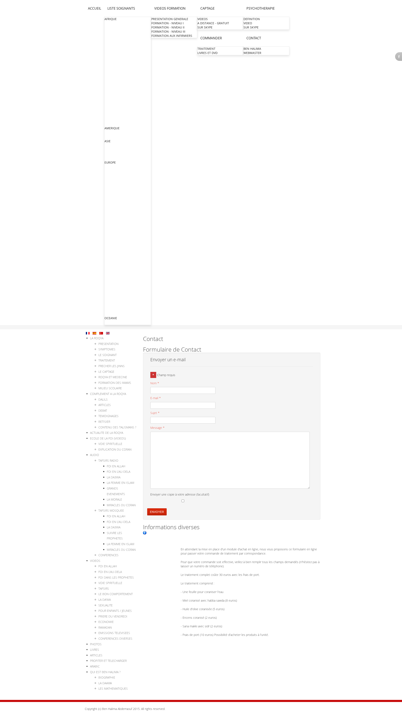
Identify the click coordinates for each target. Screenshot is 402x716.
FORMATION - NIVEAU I (167, 23)
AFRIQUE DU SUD (117, 23)
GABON (110, 61)
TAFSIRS (103, 588)
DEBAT (102, 410)
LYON (109, 213)
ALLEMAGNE (113, 167)
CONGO (110, 48)
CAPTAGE (207, 8)
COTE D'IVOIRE (115, 53)
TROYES (110, 272)
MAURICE (111, 90)
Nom (154, 383)
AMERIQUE (112, 128)
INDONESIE (112, 150)
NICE (108, 234)
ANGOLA (111, 32)
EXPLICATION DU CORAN (114, 449)
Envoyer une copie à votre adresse (173, 494)
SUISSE (109, 301)
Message (157, 428)
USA (107, 137)
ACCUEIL (94, 8)
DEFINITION (252, 19)
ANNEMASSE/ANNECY (120, 242)
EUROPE (110, 162)
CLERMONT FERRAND (120, 251)
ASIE (107, 141)
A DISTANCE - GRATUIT (213, 23)
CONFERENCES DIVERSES (115, 638)
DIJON (109, 267)
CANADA (111, 132)
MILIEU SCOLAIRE (110, 388)
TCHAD (109, 115)
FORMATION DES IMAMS (114, 383)
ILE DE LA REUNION (118, 259)
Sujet (155, 413)
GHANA (110, 69)
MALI (108, 82)
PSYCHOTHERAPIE (260, 8)
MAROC (110, 86)
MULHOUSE (113, 209)
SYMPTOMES (106, 349)
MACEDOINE (113, 297)
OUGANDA (112, 107)
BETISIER (104, 422)
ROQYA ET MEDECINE (112, 377)
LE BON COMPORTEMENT (115, 594)
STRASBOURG (114, 205)
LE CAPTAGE (106, 372)
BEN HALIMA (252, 49)
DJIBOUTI (111, 57)
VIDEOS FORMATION (170, 8)
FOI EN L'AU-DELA (118, 472)
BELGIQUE (112, 175)
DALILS (103, 399)
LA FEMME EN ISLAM (120, 483)
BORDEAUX (112, 255)
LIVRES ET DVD (207, 53)
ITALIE (109, 289)
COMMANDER (211, 38)
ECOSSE (110, 179)
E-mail (155, 398)
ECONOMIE (106, 622)
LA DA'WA (104, 600)
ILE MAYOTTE (114, 263)
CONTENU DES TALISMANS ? (117, 427)
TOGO (109, 120)
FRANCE (110, 184)
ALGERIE (110, 27)
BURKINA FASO (115, 40)
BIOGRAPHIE (106, 677)
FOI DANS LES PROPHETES (116, 577)
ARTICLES (104, 405)
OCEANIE (110, 318)
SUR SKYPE (205, 27)
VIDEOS (202, 19)
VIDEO (248, 23)
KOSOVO (111, 293)
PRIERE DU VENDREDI (112, 616)
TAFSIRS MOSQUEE (111, 510)
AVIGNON (111, 284)
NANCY (110, 230)
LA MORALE (114, 499)
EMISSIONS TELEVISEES (114, 633)
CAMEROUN (113, 44)
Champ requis (163, 375)
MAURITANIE (113, 94)
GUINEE (110, 74)
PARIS (109, 188)
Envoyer (157, 512)
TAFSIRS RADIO (108, 460)
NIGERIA (110, 103)
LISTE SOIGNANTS (121, 8)
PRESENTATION (108, 344)
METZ (109, 200)
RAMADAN (105, 627)
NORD (109, 192)
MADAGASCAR (115, 78)
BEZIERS (110, 238)
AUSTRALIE (112, 322)
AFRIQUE (110, 19)
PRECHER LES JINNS (111, 366)
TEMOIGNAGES (108, 416)
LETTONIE (111, 314)
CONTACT (253, 38)
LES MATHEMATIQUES (113, 688)
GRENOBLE (112, 217)
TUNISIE (110, 124)
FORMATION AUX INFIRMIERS (171, 36)
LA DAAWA (105, 683)
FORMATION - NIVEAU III (168, 31)
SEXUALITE (105, 605)
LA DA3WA (113, 477)
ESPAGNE (111, 305)
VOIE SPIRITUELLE (110, 444)
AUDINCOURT (114, 280)
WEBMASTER (252, 53)
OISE (108, 196)
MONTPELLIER (115, 221)
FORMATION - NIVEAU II (167, 27)
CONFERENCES (108, 555)
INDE (108, 145)
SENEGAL (111, 111)
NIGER (109, 99)
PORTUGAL (112, 309)
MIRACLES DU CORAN (121, 505)
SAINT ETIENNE (115, 246)
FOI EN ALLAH (116, 466)
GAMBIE (110, 65)
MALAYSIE (112, 158)
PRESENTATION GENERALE (169, 19)
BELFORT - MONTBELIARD (123, 276)
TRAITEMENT (206, 49)
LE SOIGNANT (107, 355)
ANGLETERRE (114, 171)
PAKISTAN (112, 154)
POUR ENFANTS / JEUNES (115, 611)
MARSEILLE (112, 226)
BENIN (109, 36)
